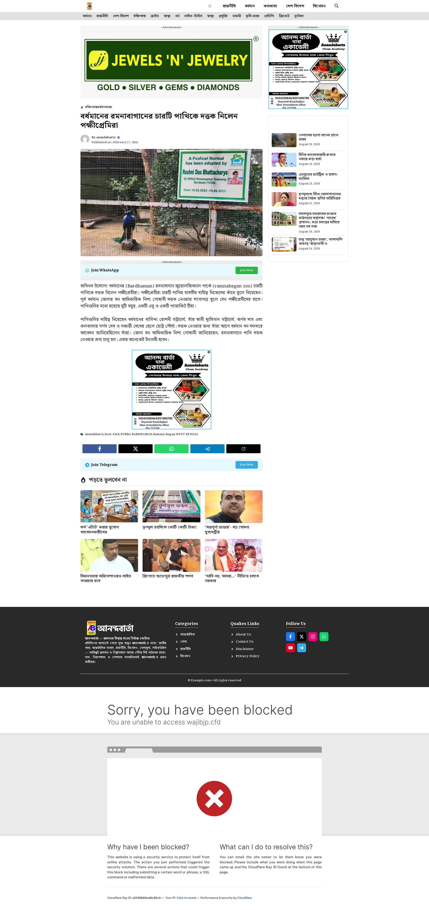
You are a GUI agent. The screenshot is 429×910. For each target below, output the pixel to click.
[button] (336, 6)
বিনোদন (319, 6)
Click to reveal (186, 898)
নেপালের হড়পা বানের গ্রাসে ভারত (318, 137)
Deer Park (112, 434)
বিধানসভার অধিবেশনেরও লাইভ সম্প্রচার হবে (105, 578)
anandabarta (106, 137)
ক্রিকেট (284, 16)
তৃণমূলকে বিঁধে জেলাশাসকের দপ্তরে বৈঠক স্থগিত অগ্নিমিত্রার (320, 196)
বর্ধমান (250, 6)
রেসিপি (269, 16)
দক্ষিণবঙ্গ (140, 16)
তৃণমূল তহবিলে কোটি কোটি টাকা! (170, 527)
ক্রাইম (155, 16)
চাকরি (237, 16)
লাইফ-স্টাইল (193, 16)
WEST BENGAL (187, 434)
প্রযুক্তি (223, 16)
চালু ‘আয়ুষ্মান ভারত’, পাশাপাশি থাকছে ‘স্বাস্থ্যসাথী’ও (320, 242)
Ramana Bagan (164, 434)
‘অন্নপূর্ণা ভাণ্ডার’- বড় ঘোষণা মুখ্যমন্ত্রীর (227, 529)
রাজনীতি (229, 6)
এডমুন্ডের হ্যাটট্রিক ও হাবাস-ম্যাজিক (318, 177)
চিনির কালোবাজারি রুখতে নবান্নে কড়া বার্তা (317, 157)
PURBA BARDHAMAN (136, 434)
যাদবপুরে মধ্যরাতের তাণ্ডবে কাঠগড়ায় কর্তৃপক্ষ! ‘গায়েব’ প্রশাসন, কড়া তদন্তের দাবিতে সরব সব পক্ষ (319, 220)
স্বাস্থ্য (167, 16)
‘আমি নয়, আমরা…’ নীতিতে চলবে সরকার (232, 578)
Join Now (246, 270)
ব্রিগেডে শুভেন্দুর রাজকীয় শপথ (168, 576)
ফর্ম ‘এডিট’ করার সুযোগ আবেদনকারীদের (99, 529)
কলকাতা (270, 6)
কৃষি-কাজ (252, 16)
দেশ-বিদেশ (295, 6)
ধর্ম (177, 16)
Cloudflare (244, 898)
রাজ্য (109, 107)
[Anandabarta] (99, 6)
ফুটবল (298, 16)
